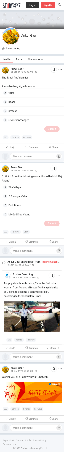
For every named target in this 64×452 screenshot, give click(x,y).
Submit (52, 129)
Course (19, 440)
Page (5, 440)
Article (28, 440)
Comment (33, 147)
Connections (35, 59)
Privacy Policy (39, 440)
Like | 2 (12, 242)
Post (11, 440)
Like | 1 (12, 147)
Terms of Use (9, 444)
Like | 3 (12, 419)
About (19, 59)
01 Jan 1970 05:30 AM (22, 72)
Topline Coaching (23, 274)
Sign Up (48, 5)
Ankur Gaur (17, 68)
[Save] (54, 69)
